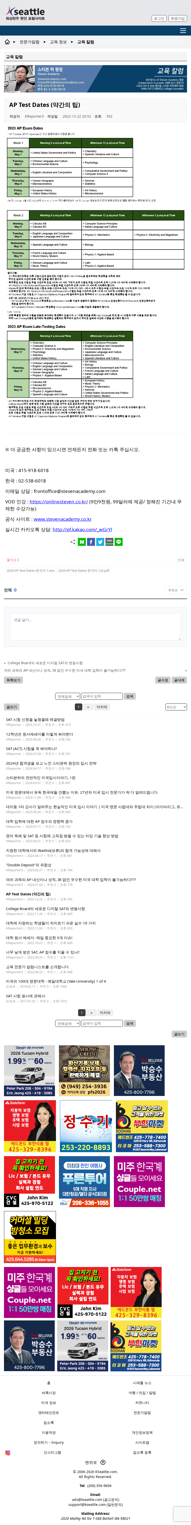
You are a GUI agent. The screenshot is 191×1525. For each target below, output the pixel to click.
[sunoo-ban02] (29, 1292)
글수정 (163, 680)
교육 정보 (58, 41)
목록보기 (13, 680)
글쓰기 (11, 706)
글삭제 (179, 680)
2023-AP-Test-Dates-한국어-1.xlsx (31, 570)
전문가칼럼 (30, 41)
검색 (129, 696)
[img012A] (29, 1345)
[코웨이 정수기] (86, 1126)
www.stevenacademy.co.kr (63, 519)
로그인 (159, 18)
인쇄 (181, 560)
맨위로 (91, 1462)
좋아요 (13, 560)
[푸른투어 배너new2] (84, 1181)
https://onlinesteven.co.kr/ (59, 501)
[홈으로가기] (25, 13)
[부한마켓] (135, 1345)
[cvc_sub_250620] (82, 1292)
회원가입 (178, 18)
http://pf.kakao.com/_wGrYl (82, 529)
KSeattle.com (106, 1471)
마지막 (102, 706)
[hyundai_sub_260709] (82, 1345)
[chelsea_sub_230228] (136, 1292)
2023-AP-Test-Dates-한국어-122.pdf (83, 570)
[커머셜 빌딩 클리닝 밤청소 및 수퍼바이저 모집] (30, 1237)
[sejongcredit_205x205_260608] (84, 1070)
